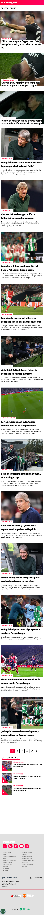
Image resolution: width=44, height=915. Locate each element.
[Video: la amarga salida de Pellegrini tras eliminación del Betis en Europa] (22, 107)
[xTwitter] (16, 846)
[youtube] (21, 846)
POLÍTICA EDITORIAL (7, 862)
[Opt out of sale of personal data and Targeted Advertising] (3, 911)
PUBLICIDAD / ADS (7, 864)
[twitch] (27, 846)
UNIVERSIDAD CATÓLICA (27, 858)
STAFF (4, 854)
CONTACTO (5, 866)
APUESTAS (24, 866)
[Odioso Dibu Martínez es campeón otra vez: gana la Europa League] (22, 69)
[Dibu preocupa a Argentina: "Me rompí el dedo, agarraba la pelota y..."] (22, 27)
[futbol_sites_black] (36, 878)
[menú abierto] (2, 2)
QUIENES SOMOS (7, 852)
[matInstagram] (10, 846)
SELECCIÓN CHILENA (27, 852)
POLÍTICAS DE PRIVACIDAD (9, 860)
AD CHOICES (6, 868)
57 (32, 751)
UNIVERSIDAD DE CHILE (27, 856)
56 (27, 751)
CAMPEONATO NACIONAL (28, 860)
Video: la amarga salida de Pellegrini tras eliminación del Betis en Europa (21, 122)
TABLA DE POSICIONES (27, 864)
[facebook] (5, 846)
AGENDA (5, 858)
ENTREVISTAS (6, 870)
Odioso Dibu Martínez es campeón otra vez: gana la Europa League (20, 84)
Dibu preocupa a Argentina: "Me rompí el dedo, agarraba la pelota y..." (21, 44)
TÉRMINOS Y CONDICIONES (9, 856)
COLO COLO (24, 854)
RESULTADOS (25, 862)
